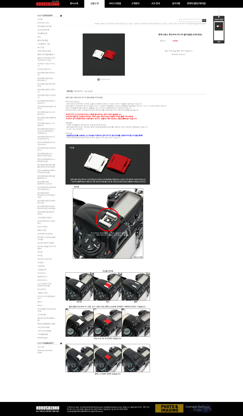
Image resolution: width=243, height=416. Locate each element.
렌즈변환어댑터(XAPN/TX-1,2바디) (44, 183)
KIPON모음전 (42, 338)
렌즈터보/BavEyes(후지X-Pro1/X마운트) (46, 171)
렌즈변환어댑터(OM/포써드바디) (46, 119)
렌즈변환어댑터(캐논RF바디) (46, 85)
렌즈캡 (39, 252)
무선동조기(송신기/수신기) (46, 65)
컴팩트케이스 (42, 277)
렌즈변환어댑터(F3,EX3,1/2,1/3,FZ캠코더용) (46, 195)
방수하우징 (41, 289)
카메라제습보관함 (44, 51)
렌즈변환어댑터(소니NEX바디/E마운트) (45, 155)
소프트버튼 (41, 315)
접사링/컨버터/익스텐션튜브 (46, 222)
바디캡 (39, 256)
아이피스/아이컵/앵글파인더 (46, 297)
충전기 (39, 302)
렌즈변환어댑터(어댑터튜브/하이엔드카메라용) (46, 207)
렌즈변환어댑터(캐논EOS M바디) (45, 79)
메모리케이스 (42, 280)
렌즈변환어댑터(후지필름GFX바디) (46, 177)
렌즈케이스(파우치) (44, 259)
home (97, 24)
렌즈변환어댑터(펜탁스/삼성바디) (46, 102)
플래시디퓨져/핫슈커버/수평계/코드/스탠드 (46, 59)
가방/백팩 (41, 266)
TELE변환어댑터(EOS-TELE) (46, 213)
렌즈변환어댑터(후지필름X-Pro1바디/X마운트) (46, 166)
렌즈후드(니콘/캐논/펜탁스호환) (46, 238)
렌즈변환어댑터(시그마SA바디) (46, 124)
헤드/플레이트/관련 (44, 26)
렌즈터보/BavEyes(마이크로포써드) (46, 143)
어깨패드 (40, 263)
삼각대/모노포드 (43, 23)
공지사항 (40, 347)
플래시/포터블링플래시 (46, 54)
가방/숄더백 (41, 270)
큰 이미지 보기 (105, 79)
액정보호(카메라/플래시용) (46, 319)
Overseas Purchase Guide (44, 351)
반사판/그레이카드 (44, 69)
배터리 (39, 305)
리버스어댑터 (42, 227)
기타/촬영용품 (42, 334)
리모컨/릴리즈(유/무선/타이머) (46, 310)
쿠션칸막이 (41, 273)
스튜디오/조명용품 (44, 331)
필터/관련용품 (42, 40)
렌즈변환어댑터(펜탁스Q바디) (46, 107)
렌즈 (39, 37)
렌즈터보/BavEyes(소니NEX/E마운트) (46, 160)
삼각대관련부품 (43, 30)
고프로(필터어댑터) (44, 218)
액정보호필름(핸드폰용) (46, 324)
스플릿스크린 (42, 293)
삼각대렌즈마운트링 (45, 234)
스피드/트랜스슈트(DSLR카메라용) (44, 285)
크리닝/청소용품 (43, 327)
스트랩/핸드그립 (43, 44)
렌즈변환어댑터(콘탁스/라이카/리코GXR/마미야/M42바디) (46, 131)
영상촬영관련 (42, 33)
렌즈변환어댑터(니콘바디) (46, 91)
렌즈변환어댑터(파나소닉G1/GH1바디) (46, 138)
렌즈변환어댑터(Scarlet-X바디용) (46, 202)
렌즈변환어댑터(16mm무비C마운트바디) (46, 188)
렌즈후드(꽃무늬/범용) (45, 243)
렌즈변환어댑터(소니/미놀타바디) (46, 113)
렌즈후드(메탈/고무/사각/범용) (46, 247)
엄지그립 (40, 47)
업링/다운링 (41, 230)
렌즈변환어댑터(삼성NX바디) (46, 149)
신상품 (39, 19)
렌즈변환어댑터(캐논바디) (46, 74)
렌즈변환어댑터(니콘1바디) (46, 96)
